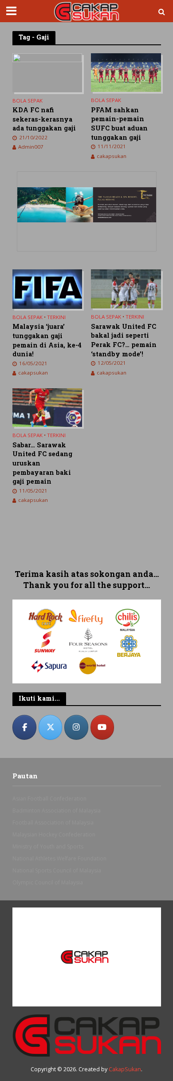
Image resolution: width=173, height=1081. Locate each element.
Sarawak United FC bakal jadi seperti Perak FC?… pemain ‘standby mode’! (124, 340)
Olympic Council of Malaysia (47, 882)
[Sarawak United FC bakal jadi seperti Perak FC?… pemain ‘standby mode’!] (126, 288)
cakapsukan (111, 156)
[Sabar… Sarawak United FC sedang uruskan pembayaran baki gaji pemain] (47, 407)
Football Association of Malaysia (53, 822)
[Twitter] (51, 727)
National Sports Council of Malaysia (56, 870)
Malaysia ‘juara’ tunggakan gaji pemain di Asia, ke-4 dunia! (47, 340)
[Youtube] (102, 727)
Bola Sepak (27, 101)
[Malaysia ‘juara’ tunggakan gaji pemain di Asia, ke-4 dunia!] (47, 288)
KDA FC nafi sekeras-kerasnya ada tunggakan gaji (44, 119)
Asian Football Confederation (49, 798)
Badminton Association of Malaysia (56, 810)
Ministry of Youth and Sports (47, 846)
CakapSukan (125, 1069)
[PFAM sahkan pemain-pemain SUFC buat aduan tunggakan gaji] (126, 72)
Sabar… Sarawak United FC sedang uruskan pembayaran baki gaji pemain (42, 463)
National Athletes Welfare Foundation (59, 858)
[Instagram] (76, 727)
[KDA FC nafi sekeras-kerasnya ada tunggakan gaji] (47, 72)
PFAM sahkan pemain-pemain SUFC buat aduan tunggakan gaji (119, 124)
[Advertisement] (86, 542)
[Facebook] (24, 727)
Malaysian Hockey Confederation (53, 834)
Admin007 (30, 146)
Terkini (56, 317)
